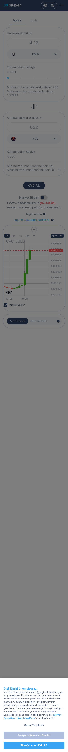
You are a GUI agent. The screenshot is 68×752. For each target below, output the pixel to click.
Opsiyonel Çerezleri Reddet (34, 735)
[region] (34, 715)
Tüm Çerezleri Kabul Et (34, 745)
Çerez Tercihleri (34, 725)
